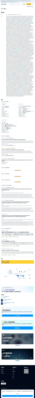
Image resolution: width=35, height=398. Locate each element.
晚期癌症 (24, 112)
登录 (32, 4)
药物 (13, 369)
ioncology (6, 230)
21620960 (15, 19)
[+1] (13, 124)
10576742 (10, 74)
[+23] (26, 112)
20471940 (13, 78)
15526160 (26, 18)
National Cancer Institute (10, 155)
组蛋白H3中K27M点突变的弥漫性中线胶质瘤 (27, 111)
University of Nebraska (10, 145)
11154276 (22, 34)
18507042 (20, 79)
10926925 (10, 75)
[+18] (32, 111)
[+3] (11, 128)
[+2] (8, 107)
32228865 (17, 88)
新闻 (13, 378)
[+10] (28, 108)
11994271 (30, 29)
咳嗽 (6, 111)
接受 (17, 395)
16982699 (10, 81)
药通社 (6, 239)
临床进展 (14, 371)
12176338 (16, 63)
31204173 (21, 19)
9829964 (17, 52)
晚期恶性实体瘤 (8, 128)
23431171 (10, 77)
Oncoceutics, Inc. (25, 108)
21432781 (10, 19)
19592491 (10, 73)
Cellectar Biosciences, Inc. (9, 124)
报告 (13, 376)
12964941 (22, 63)
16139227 (20, 82)
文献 (13, 374)
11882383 (20, 18)
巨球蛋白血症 (7, 127)
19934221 (22, 65)
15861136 (31, 18)
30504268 (18, 90)
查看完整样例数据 (6, 262)
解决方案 (2, 369)
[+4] (25, 107)
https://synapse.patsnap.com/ (12, 1)
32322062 (22, 85)
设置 (17, 393)
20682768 (23, 83)
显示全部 (32, 235)
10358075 (17, 48)
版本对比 (2, 371)
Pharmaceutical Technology (9, 248)
